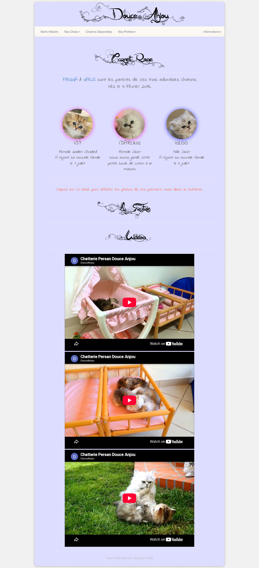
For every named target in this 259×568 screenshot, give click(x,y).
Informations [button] (211, 32)
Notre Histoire (49, 32)
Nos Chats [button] (71, 32)
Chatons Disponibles (99, 32)
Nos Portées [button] (126, 32)
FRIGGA (70, 79)
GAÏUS (89, 79)
